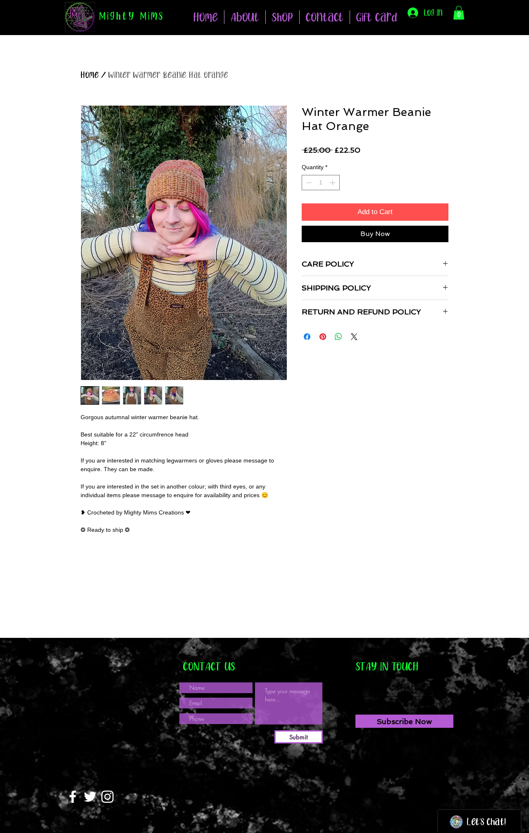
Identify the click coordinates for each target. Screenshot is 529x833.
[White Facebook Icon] (72, 796)
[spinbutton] (320, 182)
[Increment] (333, 182)
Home (90, 75)
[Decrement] (308, 182)
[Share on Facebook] (307, 337)
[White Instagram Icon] (107, 796)
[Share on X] (354, 337)
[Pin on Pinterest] (323, 337)
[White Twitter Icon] (90, 796)
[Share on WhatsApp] (338, 337)
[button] (282, 17)
